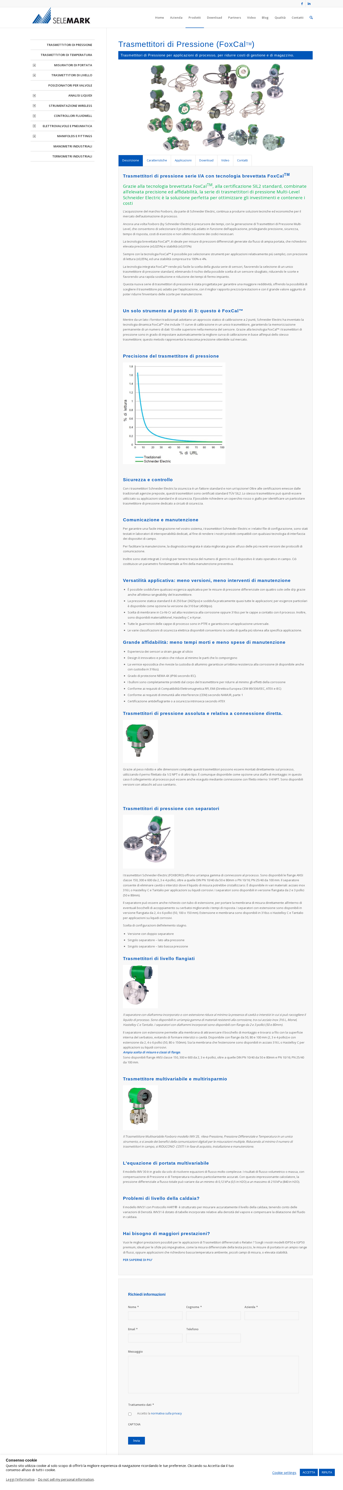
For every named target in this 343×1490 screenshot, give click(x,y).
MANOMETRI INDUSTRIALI (72, 146)
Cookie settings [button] (284, 1472)
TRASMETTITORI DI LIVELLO (71, 75)
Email (133, 1329)
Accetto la (159, 1413)
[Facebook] (302, 3)
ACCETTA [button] (309, 1472)
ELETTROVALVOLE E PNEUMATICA (67, 126)
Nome (133, 1307)
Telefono (192, 1329)
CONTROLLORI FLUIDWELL (73, 116)
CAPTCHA (134, 1424)
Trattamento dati (141, 1405)
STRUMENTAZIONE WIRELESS (70, 106)
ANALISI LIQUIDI (80, 95)
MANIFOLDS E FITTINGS (74, 136)
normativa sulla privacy (166, 1413)
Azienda (251, 1307)
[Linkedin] (309, 3)
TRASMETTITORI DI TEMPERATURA (66, 55)
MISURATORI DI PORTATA (73, 65)
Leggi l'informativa (20, 1479)
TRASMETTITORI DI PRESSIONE (69, 45)
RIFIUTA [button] (327, 1472)
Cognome (194, 1307)
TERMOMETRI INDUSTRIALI (72, 156)
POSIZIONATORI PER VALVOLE (70, 85)
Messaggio (135, 1352)
